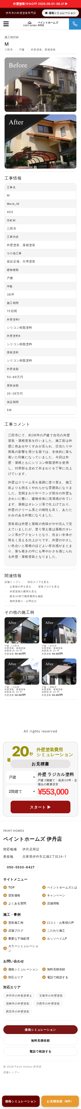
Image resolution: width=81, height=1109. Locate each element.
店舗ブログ (15, 930)
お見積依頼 (60, 1101)
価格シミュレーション (62, 12)
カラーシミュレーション (23, 948)
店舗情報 (53, 903)
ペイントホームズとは (62, 887)
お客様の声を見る (20, 586)
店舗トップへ (13, 582)
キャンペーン (56, 895)
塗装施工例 (15, 922)
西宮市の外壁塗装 (17, 1011)
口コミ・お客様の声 (60, 922)
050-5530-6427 (21, 867)
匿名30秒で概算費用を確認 (26, 596)
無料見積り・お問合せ (23, 601)
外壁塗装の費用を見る (23, 591)
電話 (75, 24)
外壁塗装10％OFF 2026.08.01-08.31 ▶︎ (40, 3)
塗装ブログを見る (49, 586)
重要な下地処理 (18, 938)
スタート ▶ (40, 807)
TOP (11, 887)
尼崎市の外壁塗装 (17, 1003)
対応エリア (15, 977)
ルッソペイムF (57, 938)
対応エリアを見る (38, 582)
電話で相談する (57, 977)
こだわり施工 (56, 930)
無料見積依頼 (56, 969)
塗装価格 (14, 895)
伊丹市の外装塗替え (19, 995)
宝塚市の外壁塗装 (51, 995)
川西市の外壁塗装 (48, 1003)
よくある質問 (17, 903)
